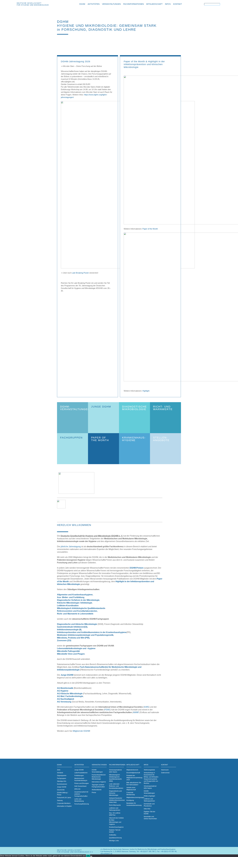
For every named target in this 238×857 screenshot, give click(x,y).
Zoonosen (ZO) (64, 640)
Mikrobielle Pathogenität (68, 651)
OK (88, 856)
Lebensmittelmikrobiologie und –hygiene (76, 648)
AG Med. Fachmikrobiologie (70, 696)
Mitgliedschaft (132, 765)
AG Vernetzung (64, 702)
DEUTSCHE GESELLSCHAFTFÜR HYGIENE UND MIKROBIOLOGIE (33, 4)
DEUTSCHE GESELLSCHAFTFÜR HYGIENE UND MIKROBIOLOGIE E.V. (75, 851)
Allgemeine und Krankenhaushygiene (75, 595)
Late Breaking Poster (80, 273)
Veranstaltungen (99, 765)
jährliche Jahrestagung (71, 546)
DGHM (59, 765)
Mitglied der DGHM (81, 731)
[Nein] (91, 856)
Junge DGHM (66, 675)
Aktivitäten (79, 765)
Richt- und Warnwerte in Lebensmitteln (75, 614)
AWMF (136, 712)
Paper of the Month (150, 229)
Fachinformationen (116, 765)
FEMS (107, 710)
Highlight (145, 391)
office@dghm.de (106, 854)
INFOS (146, 765)
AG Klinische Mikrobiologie (70, 693)
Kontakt (164, 765)
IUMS (146, 707)
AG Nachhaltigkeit (65, 699)
